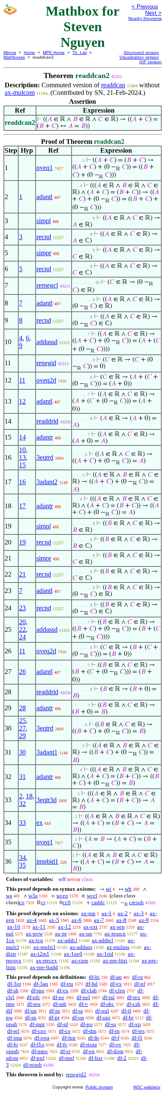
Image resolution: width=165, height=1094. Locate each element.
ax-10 (13, 927)
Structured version (141, 52)
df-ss (77, 1011)
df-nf (139, 984)
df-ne (58, 997)
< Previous (145, 6)
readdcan (113, 85)
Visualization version (139, 57)
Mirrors (9, 52)
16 (22, 481)
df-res (138, 1031)
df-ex (116, 984)
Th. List (79, 52)
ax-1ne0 (73, 954)
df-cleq (117, 990)
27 (22, 728)
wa (9, 895)
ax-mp (88, 913)
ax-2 (123, 913)
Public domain (99, 1087)
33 (22, 822)
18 (29, 796)
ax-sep (117, 927)
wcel (92, 895)
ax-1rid (105, 954)
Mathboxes (14, 57)
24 (22, 637)
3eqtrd (44, 457)
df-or (137, 977)
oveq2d (46, 380)
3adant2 (47, 481)
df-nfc (33, 997)
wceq (62, 895)
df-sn (30, 1017)
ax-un (85, 933)
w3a (33, 895)
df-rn (114, 1031)
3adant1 (47, 752)
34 (22, 857)
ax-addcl (67, 940)
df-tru (66, 984)
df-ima (14, 1038)
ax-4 (32, 920)
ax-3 (139, 913)
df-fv (62, 1044)
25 (22, 720)
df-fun (69, 1038)
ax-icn (36, 940)
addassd (47, 341)
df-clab (89, 990)
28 (22, 707)
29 (22, 735)
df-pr (54, 1017)
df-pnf (37, 1058)
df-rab (59, 1004)
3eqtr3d (46, 799)
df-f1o (37, 1044)
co (22, 902)
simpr (43, 252)
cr (43, 902)
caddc (98, 902)
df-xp (135, 1024)
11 (22, 380)
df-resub (32, 1065)
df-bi (94, 977)
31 (22, 776)
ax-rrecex (46, 960)
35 (22, 865)
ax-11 (39, 927)
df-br (128, 1017)
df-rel (13, 1031)
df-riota (88, 1044)
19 (22, 542)
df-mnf (66, 1058)
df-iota (42, 1038)
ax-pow (34, 933)
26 (22, 671)
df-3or (14, 984)
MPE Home (54, 52)
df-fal (91, 984)
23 (22, 608)
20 (22, 621)
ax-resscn (115, 933)
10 (22, 449)
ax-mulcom (20, 92)
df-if (126, 1011)
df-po (86, 1024)
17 (22, 505)
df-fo (12, 1044)
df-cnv (39, 1031)
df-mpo (39, 1051)
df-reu (34, 1004)
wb (128, 889)
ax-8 (121, 920)
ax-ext (90, 927)
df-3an (40, 984)
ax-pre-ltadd (44, 967)
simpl (43, 220)
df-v (83, 1004)
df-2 (121, 1058)
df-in (54, 1011)
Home (29, 52)
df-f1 (137, 1038)
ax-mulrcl (44, 947)
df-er (65, 1051)
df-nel (83, 997)
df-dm (89, 1031)
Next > (153, 13)
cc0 (67, 902)
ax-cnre (80, 960)
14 (22, 437)
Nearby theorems (145, 18)
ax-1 (107, 913)
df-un (31, 1011)
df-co (65, 1031)
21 (22, 574)
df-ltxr (95, 1058)
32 (22, 803)
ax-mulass (118, 947)
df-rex (133, 997)
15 (22, 465)
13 (22, 457)
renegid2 (76, 1074)
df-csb (133, 1004)
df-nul (102, 1011)
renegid (46, 362)
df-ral (108, 997)
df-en (89, 1051)
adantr (44, 437)
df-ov (115, 1044)
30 (22, 752)
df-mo (37, 990)
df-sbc (107, 1004)
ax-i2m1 (40, 954)
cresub (136, 902)
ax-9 (144, 920)
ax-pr (61, 933)
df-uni (103, 1017)
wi (108, 889)
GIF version (150, 61)
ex (39, 822)
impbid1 (47, 861)
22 (22, 629)
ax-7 (99, 920)
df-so (110, 1024)
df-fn (93, 1038)
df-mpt (37, 1024)
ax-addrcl (102, 940)
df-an (116, 977)
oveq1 (44, 167)
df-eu (63, 990)
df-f (115, 1038)
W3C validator (146, 1087)
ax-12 (64, 927)
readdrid (47, 421)
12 (22, 401)
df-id (62, 1024)
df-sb (13, 990)
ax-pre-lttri (115, 960)
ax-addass (81, 947)
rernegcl (47, 285)
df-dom (115, 1051)
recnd (43, 236)
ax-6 (77, 920)
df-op (78, 1017)
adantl (44, 196)
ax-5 (54, 920)
